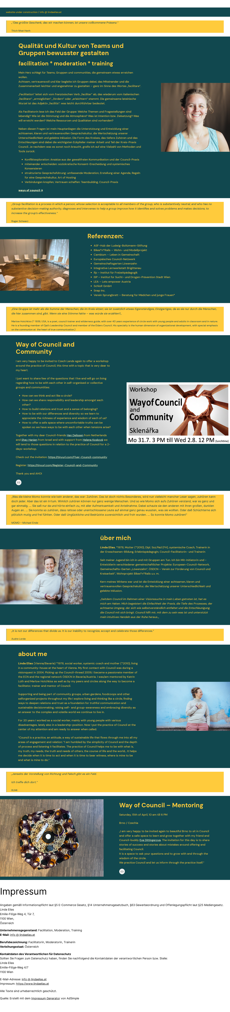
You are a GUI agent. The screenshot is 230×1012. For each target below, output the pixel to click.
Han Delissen (75, 435)
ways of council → (30, 190)
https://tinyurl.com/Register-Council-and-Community (63, 465)
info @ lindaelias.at (22, 934)
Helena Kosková (93, 440)
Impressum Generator (45, 998)
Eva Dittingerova (150, 840)
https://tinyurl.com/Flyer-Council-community (77, 457)
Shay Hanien (29, 440)
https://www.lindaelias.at (32, 983)
